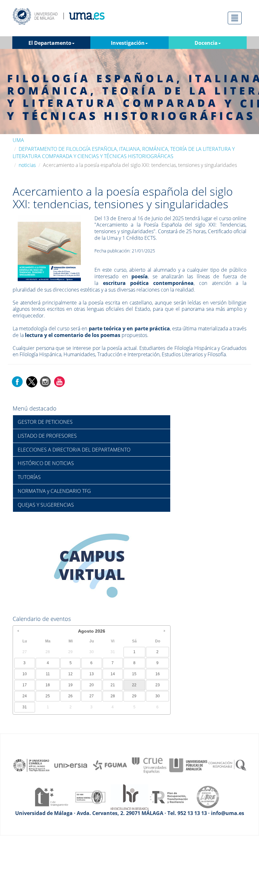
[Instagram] (45, 381)
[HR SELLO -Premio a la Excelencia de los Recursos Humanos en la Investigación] (129, 796)
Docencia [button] (206, 42)
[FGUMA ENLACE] (110, 764)
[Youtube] (59, 381)
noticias (27, 165)
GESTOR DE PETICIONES (45, 421)
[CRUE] (149, 764)
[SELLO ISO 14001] (90, 796)
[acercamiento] (49, 247)
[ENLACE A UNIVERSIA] (71, 764)
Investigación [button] (128, 42)
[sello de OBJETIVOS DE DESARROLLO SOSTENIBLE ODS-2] (32, 764)
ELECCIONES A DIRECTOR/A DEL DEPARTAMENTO (74, 449)
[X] (31, 381)
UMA (18, 140)
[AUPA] (188, 764)
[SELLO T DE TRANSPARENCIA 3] (51, 796)
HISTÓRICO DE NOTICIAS (46, 463)
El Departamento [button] (49, 42)
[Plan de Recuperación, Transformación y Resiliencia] (169, 796)
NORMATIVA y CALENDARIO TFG (54, 490)
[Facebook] (17, 381)
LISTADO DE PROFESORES (47, 435)
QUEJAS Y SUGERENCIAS (46, 504)
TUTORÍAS (29, 477)
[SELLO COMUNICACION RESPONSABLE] (227, 764)
